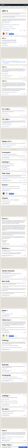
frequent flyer (15, 250)
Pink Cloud (3, 180)
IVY (16, 236)
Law (12, 237)
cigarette (11, 432)
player (11, 165)
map (2, 163)
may (22, 221)
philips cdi (4, 62)
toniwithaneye (6, 180)
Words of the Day (3, 6)
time (6, 26)
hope (3, 347)
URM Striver (5, 243)
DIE (14, 28)
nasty (16, 378)
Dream (5, 234)
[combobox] (15, 5)
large (20, 410)
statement (9, 154)
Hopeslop (3, 370)
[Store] (25, 5)
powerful (10, 144)
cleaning (24, 327)
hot (7, 413)
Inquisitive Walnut (6, 146)
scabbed (3, 397)
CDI (22, 61)
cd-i (2, 30)
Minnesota (3, 410)
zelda (4, 113)
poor (24, 110)
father (19, 143)
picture (5, 366)
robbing (22, 155)
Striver (2, 243)
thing (17, 378)
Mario (13, 88)
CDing (24, 61)
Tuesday (3, 324)
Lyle (3, 328)
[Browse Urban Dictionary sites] (3, 5)
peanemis (9, 275)
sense (19, 186)
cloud (6, 178)
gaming (6, 143)
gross (16, 401)
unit (16, 84)
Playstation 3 (5, 75)
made (11, 143)
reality (20, 176)
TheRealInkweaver (7, 380)
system (18, 110)
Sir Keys (5, 115)
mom (4, 201)
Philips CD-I (3, 146)
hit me (5, 201)
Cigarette (3, 432)
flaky (13, 397)
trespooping (3, 380)
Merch (25, 30)
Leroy (3, 155)
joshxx (4, 45)
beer (4, 321)
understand (4, 154)
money (19, 177)
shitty (3, 312)
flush (13, 378)
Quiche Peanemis (3, 276)
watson (4, 315)
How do (6, 166)
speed (2, 343)
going (7, 188)
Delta (2, 250)
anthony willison (5, 440)
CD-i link (3, 61)
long (9, 186)
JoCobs (5, 404)
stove (2, 440)
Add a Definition (21, 6)
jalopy (2, 315)
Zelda (20, 88)
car (4, 312)
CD (5, 92)
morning (11, 24)
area (5, 397)
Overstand (3, 157)
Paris (12, 252)
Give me (4, 275)
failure (23, 227)
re (23, 69)
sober (4, 176)
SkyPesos (3, 255)
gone (22, 226)
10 (3, 369)
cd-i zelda (6, 61)
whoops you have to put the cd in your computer (14, 61)
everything (12, 163)
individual (5, 186)
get (8, 347)
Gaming (17, 6)
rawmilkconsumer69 (7, 370)
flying (13, 42)
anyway (16, 92)
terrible (7, 113)
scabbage (3, 404)
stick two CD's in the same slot (16, 62)
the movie (12, 275)
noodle (6, 413)
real (6, 283)
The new (4, 177)
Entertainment (12, 6)
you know (8, 166)
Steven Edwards (5, 30)
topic (7, 154)
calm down (18, 188)
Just (3, 253)
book (6, 252)
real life (11, 367)
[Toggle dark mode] (26, 5)
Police (2, 342)
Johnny (5, 347)
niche (4, 272)
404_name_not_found (7, 255)
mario (6, 110)
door (6, 42)
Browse (7, 6)
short (19, 82)
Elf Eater (6, 157)
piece (11, 273)
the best (6, 124)
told (7, 155)
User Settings (25, 6)
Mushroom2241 (7, 276)
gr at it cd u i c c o (8, 62)
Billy (3, 288)
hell (15, 42)
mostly (6, 163)
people (24, 70)
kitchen (3, 437)
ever (11, 124)
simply (10, 413)
